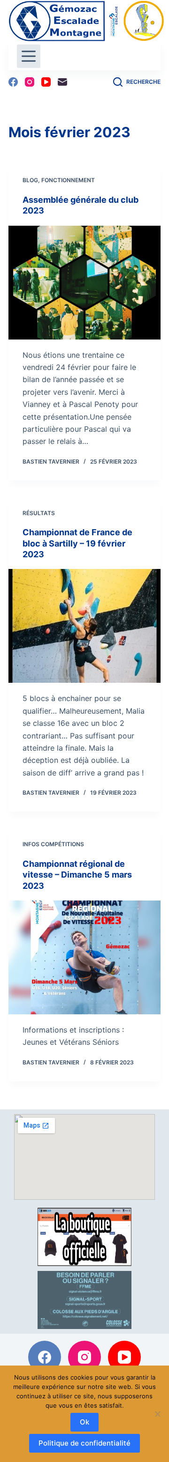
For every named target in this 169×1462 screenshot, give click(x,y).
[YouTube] (46, 82)
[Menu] (28, 56)
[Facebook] (13, 82)
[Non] (157, 1413)
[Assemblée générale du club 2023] (84, 283)
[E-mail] (62, 82)
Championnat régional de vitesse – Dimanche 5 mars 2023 (77, 875)
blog (30, 180)
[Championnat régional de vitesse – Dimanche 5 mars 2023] (84, 957)
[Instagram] (29, 82)
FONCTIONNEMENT (68, 180)
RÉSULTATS (39, 513)
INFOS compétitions (53, 844)
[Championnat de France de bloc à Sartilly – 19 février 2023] (84, 626)
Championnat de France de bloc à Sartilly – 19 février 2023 (77, 543)
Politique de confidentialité (84, 1443)
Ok (84, 1422)
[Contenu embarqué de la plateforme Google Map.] (84, 1157)
